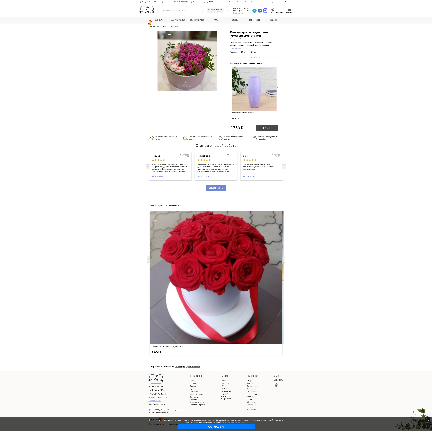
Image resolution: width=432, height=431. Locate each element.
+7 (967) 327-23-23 (241, 11)
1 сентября (158, 20)
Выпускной (251, 410)
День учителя (252, 392)
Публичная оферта (197, 405)
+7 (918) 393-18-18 (241, 8)
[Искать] (161, 10)
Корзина (289, 9)
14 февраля (251, 383)
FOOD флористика (177, 20)
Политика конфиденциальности (233, 422)
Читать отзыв (157, 176)
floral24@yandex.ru (156, 404)
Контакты (288, 2)
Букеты (235, 20)
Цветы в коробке (193, 367)
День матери (252, 386)
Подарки (273, 20)
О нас (247, 2)
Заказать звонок (238, 13)
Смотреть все (216, 188)
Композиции (254, 20)
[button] (284, 166)
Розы (216, 20)
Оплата (232, 2)
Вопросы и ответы (276, 2)
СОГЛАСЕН (216, 426)
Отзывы (240, 2)
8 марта (250, 381)
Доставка (254, 2)
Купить (267, 128)
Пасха (249, 399)
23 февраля (251, 402)
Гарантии (264, 2)
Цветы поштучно (197, 20)
